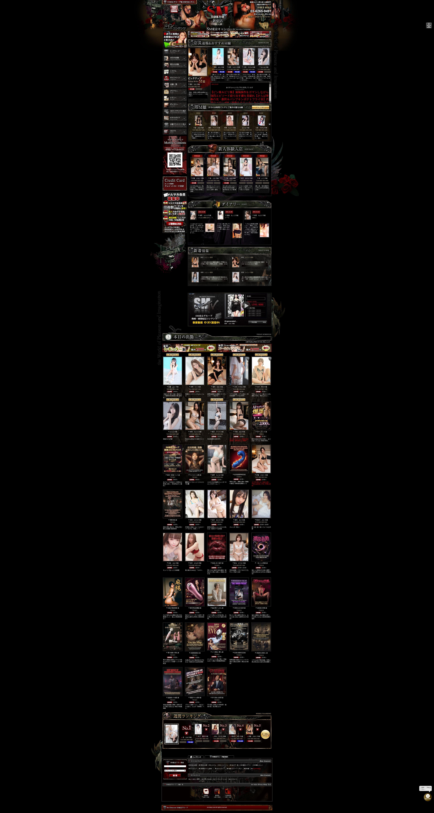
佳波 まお (171, 563)
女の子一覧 (235, 765)
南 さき (212, 178)
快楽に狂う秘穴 (217, 563)
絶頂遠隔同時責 (239, 474)
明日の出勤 (203, 765)
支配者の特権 (261, 608)
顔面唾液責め (195, 653)
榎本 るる (193, 84)
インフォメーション (221, 779)
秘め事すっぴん (217, 608)
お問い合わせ (207, 779)
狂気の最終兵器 (239, 652)
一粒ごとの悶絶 (261, 563)
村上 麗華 (201, 736)
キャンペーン (224, 765)
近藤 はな (217, 67)
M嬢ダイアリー (246, 765)
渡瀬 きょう (231, 215)
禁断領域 (172, 520)
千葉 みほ (196, 128)
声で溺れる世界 (217, 697)
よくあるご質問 (195, 779)
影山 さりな (238, 563)
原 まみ (185, 737)
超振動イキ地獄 (172, 697)
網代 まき (238, 520)
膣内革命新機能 (194, 608)
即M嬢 (247, 768)
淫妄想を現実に (261, 653)
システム (213, 765)
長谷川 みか (260, 520)
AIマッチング (261, 432)
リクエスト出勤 (194, 475)
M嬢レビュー (259, 765)
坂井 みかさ (216, 520)
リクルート (234, 779)
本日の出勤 (193, 765)
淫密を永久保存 (239, 608)
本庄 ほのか (245, 178)
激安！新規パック (172, 475)
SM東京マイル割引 (206, 768)
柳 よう (261, 178)
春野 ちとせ (204, 215)
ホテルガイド (221, 768)
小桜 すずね (248, 67)
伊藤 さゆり (196, 178)
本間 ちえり (232, 67)
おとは (263, 67)
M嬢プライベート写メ (235, 768)
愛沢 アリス (213, 128)
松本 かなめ (194, 563)
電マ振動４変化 (172, 652)
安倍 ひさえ (194, 520)
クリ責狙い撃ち (217, 652)
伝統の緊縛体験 (172, 608)
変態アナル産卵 (194, 697)
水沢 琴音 (260, 387)
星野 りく (194, 387)
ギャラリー (193, 768)
